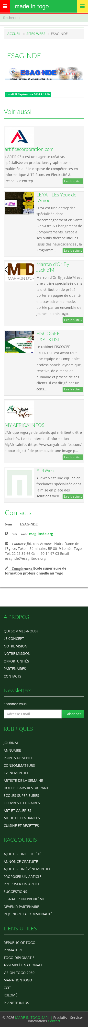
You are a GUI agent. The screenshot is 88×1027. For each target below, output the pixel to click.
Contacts (18, 512)
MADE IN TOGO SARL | (34, 1017)
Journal (11, 742)
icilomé (10, 995)
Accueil (14, 33)
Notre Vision (15, 646)
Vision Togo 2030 (19, 972)
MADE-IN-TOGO (32, 6)
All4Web (45, 470)
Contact (54, 1021)
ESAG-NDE (24, 55)
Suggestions (15, 891)
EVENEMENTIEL (16, 772)
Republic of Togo (19, 942)
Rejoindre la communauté (28, 914)
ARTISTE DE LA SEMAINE (23, 780)
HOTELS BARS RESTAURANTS (27, 787)
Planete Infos (16, 1002)
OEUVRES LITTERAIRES (22, 803)
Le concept (14, 638)
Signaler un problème (24, 899)
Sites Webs (35, 33)
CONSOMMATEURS (19, 765)
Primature (13, 950)
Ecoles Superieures (21, 795)
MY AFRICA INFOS (24, 425)
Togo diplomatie (19, 957)
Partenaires (15, 668)
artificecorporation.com (29, 149)
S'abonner (73, 714)
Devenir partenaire (21, 906)
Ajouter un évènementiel (27, 869)
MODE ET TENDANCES (22, 818)
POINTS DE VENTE (18, 757)
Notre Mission (17, 653)
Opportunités (16, 661)
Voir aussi (18, 111)
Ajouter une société (22, 854)
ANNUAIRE (12, 750)
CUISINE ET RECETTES (21, 825)
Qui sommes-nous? (21, 631)
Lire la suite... (73, 181)
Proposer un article (23, 876)
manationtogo (18, 980)
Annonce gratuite (21, 861)
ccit (7, 987)
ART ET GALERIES (17, 810)
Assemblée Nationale (23, 965)
